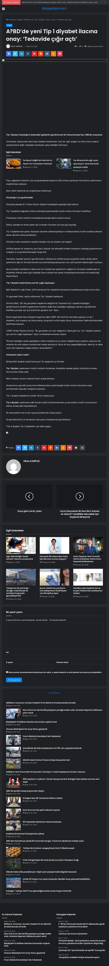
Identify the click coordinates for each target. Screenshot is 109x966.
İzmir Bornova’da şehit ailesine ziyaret (41, 810)
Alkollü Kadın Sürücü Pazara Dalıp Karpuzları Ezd (46, 760)
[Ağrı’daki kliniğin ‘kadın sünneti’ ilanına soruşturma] (21, 545)
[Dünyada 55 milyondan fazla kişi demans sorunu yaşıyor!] (54, 545)
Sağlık (19, 20)
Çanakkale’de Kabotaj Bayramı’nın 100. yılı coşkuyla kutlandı (52, 748)
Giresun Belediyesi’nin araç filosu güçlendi (26, 729)
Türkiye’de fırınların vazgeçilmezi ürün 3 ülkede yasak (48, 848)
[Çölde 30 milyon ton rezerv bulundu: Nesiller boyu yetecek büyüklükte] (13, 883)
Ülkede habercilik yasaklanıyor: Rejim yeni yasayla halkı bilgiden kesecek (41, 872)
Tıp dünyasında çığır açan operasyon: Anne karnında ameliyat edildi (86, 164)
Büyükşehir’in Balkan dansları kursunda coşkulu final (31, 722)
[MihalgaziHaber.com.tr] (54, 8)
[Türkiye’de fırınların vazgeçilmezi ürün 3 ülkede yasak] (13, 852)
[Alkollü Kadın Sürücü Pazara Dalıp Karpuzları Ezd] (13, 764)
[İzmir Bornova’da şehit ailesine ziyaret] (13, 814)
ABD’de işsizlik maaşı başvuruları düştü (25, 791)
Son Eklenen (54, 693)
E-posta (10, 662)
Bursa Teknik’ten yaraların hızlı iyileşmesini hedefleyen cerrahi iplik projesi (53, 591)
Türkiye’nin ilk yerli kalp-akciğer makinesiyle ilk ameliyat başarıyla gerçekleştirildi (17, 592)
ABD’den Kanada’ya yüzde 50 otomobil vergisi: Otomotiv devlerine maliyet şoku (45, 841)
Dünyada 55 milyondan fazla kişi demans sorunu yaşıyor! (54, 557)
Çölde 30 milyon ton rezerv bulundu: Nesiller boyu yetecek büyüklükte (56, 879)
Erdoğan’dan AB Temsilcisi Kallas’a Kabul (42, 798)
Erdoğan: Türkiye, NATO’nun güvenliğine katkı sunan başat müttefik (38, 891)
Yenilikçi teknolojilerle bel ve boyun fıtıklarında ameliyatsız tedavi (87, 591)
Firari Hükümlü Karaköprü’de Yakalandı (41, 736)
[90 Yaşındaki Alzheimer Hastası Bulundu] (13, 826)
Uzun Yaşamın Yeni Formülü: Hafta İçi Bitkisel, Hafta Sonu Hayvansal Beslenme (87, 559)
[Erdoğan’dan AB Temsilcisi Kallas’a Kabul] (13, 802)
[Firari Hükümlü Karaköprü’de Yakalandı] (13, 740)
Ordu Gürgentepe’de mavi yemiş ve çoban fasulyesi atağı (51, 860)
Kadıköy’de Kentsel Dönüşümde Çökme (25, 833)
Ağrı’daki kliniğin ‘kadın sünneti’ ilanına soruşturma (19, 557)
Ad (8, 652)
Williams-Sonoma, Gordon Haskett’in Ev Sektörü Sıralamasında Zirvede (41, 702)
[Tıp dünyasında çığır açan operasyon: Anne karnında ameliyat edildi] (63, 164)
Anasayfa (12, 20)
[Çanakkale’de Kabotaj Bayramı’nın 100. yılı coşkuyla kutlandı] (13, 752)
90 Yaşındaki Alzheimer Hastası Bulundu (42, 822)
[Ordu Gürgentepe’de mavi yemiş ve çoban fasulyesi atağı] (13, 864)
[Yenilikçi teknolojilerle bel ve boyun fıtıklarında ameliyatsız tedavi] (88, 577)
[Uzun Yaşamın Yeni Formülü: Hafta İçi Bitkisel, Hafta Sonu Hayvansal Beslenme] (88, 545)
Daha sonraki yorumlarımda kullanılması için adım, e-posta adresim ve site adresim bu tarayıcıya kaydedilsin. (55, 672)
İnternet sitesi (62, 662)
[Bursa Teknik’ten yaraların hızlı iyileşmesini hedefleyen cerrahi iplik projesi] (54, 577)
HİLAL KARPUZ (17, 46)
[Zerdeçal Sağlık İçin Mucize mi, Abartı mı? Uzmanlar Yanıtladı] (13, 164)
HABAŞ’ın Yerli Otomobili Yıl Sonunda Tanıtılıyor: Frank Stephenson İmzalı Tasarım (45, 772)
